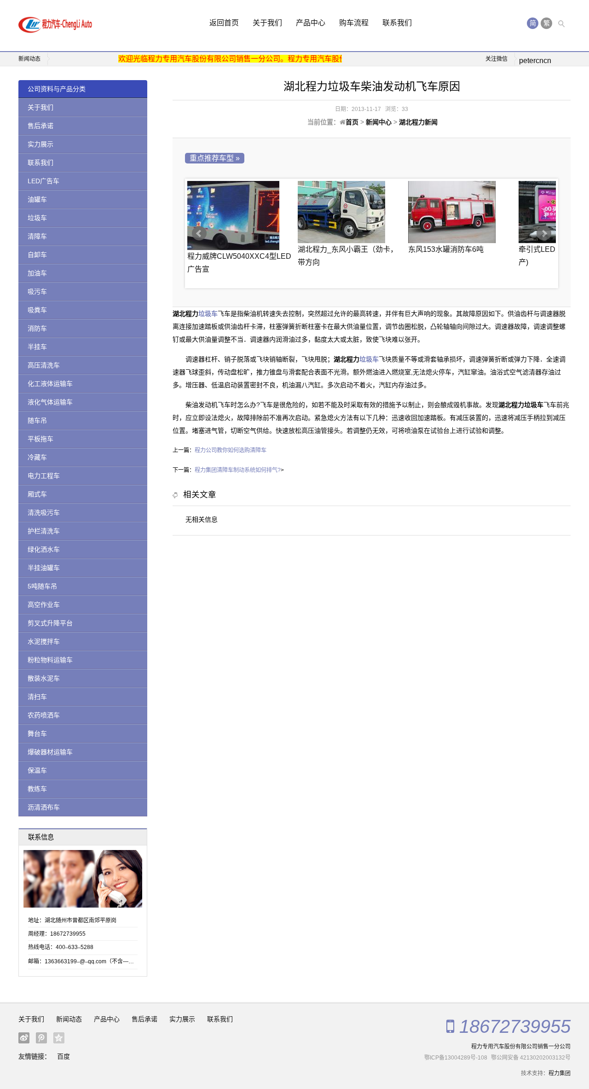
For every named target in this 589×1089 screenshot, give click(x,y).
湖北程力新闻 (418, 122)
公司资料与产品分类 (57, 89)
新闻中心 (379, 122)
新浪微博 (23, 1037)
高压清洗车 (44, 365)
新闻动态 (69, 1019)
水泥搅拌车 (44, 641)
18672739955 (515, 1026)
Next (544, 233)
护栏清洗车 (44, 531)
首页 (352, 122)
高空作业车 (44, 604)
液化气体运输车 (50, 402)
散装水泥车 (44, 678)
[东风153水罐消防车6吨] (461, 212)
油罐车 (37, 199)
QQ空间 (58, 1037)
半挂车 (37, 346)
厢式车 (37, 494)
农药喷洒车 (44, 715)
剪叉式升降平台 (50, 623)
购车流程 (354, 23)
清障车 (37, 236)
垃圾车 (37, 217)
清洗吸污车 (44, 512)
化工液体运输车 (50, 383)
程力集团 (560, 1073)
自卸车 (37, 254)
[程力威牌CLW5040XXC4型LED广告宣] (240, 215)
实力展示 (40, 144)
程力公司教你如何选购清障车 (230, 450)
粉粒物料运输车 (50, 660)
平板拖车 (40, 439)
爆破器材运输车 (50, 752)
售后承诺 (40, 125)
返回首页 (224, 23)
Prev (199, 233)
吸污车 (37, 291)
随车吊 (37, 420)
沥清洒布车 (44, 807)
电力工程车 (44, 475)
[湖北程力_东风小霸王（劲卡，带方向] (351, 212)
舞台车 (37, 733)
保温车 (37, 770)
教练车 (37, 788)
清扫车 (37, 696)
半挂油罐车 (44, 567)
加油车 (37, 273)
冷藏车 (37, 457)
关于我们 (267, 23)
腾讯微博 (41, 1037)
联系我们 (397, 23)
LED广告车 (43, 181)
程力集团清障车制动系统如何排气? (238, 470)
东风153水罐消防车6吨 (446, 249)
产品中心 (310, 23)
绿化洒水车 (44, 549)
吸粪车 (37, 310)
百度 (63, 1056)
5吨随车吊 (42, 586)
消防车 (37, 328)
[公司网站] (55, 25)
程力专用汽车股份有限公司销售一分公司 (521, 1046)
